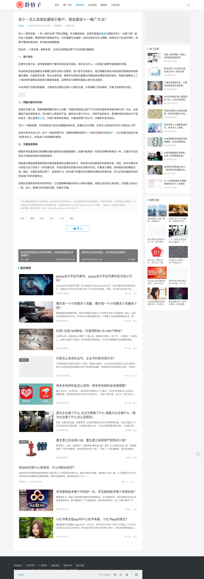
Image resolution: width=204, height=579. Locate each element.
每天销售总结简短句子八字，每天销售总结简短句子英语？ (156, 240)
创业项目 (92, 4)
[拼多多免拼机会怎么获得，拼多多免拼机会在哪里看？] (36, 394)
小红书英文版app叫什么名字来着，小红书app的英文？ (92, 519)
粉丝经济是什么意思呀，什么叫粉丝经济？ (47, 467)
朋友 (105, 33)
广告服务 (43, 565)
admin (21, 25)
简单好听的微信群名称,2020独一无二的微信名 (178, 281)
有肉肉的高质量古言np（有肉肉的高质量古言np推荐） (175, 169)
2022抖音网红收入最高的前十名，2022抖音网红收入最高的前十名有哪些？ (176, 99)
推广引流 (67, 4)
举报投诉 (18, 565)
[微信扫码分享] (115, 574)
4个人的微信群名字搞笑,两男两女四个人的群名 (175, 182)
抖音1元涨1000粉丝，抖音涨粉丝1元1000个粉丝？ (89, 331)
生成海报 (105, 574)
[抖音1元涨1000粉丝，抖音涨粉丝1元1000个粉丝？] (36, 339)
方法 (62, 218)
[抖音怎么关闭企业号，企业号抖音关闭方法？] (36, 366)
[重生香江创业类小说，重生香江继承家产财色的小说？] (36, 448)
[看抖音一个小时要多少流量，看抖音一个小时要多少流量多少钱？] (36, 312)
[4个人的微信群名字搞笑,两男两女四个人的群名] (155, 180)
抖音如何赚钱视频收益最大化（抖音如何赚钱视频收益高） (156, 302)
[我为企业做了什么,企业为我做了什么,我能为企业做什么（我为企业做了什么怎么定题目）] (36, 421)
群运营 (104, 4)
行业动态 (115, 4)
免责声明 (30, 565)
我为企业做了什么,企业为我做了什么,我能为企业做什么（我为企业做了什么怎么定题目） (96, 415)
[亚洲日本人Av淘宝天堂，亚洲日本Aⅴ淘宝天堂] (155, 68)
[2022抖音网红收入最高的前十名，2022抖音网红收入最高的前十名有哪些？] (155, 96)
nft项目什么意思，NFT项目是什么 (177, 261)
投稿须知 (55, 565)
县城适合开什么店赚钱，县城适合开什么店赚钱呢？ (177, 219)
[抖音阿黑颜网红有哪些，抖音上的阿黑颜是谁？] (155, 152)
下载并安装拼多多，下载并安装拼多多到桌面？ (175, 84)
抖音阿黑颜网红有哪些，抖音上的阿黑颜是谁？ (175, 154)
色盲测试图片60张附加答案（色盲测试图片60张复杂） (175, 113)
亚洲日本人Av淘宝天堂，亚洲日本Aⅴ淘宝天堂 (175, 70)
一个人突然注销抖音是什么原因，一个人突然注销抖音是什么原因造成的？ (177, 240)
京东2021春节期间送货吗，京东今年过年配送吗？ (156, 281)
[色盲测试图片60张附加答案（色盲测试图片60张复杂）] (155, 110)
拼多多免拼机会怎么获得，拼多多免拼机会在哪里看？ (92, 385)
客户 (42, 218)
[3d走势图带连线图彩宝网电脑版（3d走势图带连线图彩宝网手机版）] (155, 138)
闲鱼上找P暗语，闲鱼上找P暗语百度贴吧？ (175, 56)
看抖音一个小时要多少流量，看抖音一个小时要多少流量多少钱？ (96, 305)
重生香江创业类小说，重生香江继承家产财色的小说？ (92, 440)
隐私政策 (80, 565)
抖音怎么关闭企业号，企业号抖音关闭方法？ (86, 358)
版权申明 (67, 565)
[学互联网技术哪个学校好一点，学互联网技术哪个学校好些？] (36, 500)
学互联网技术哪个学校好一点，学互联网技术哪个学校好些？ (96, 492)
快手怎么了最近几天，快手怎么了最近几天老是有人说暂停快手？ (156, 261)
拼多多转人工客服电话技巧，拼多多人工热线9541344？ (175, 127)
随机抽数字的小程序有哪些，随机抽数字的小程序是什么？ (177, 302)
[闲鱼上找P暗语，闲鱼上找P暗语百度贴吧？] (155, 54)
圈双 (32, 218)
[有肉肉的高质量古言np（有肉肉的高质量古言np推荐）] (155, 166)
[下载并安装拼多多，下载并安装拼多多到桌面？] (155, 82)
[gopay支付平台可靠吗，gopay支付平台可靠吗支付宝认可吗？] (36, 284)
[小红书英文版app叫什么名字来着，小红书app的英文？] (36, 527)
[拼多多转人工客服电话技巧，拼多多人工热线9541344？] (155, 124)
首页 (57, 4)
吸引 (39, 118)
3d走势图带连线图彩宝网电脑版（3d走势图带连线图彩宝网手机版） (175, 141)
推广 (111, 132)
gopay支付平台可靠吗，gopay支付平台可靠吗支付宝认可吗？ (94, 278)
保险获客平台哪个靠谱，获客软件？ (156, 219)
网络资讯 (80, 4)
